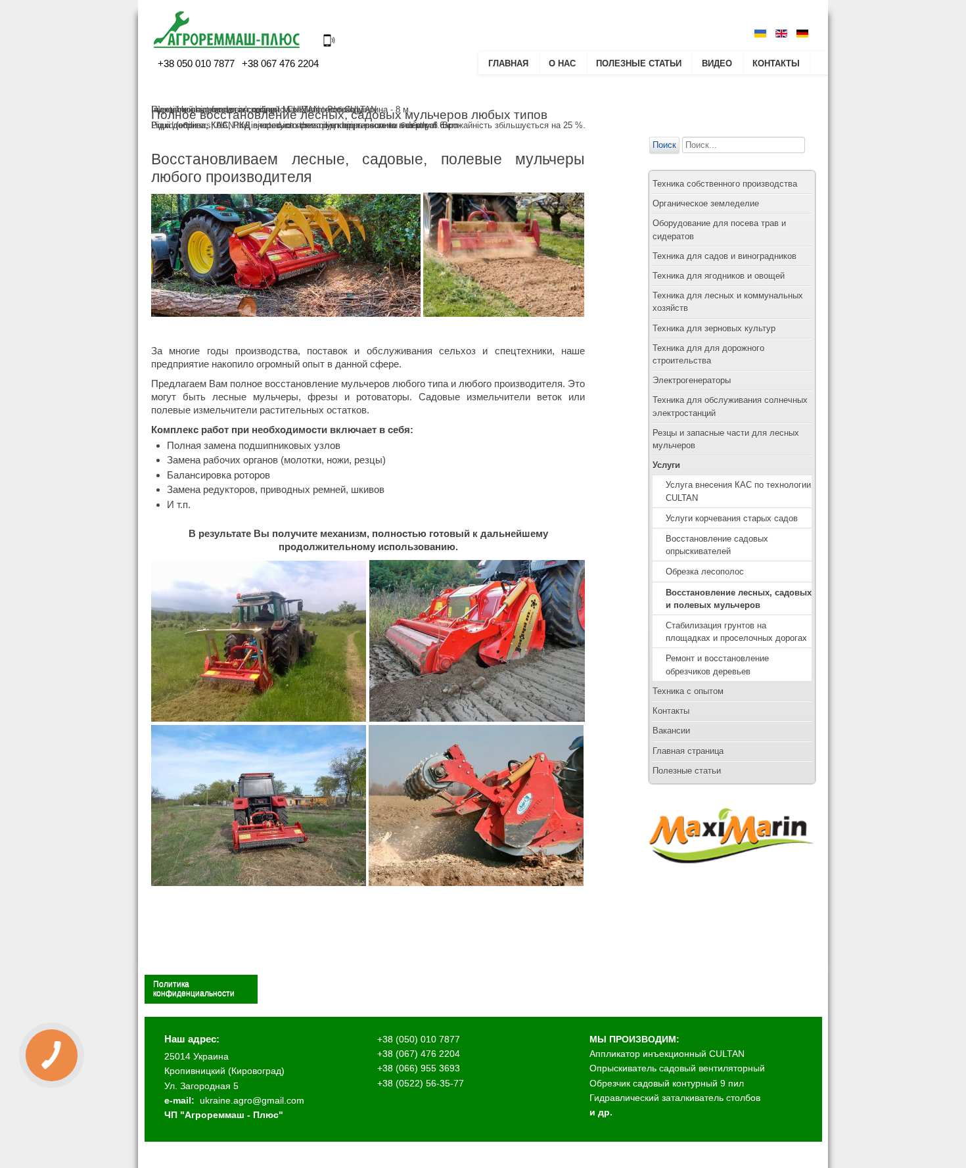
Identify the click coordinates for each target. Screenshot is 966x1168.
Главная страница (688, 751)
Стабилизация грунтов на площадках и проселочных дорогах (736, 631)
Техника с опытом (688, 691)
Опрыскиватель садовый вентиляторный (677, 1068)
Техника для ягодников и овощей (719, 276)
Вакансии (671, 731)
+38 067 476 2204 (279, 63)
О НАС (562, 63)
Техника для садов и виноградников (724, 256)
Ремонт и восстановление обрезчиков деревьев (717, 664)
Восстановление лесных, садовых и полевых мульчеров (739, 599)
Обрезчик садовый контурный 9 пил (666, 1083)
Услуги (666, 465)
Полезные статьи (638, 63)
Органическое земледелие (706, 203)
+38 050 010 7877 (196, 63)
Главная (508, 63)
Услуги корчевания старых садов (732, 518)
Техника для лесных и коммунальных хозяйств (728, 302)
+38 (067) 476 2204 (418, 1053)
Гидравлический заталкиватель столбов (674, 1097)
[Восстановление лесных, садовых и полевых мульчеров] (286, 313)
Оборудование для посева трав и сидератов (719, 229)
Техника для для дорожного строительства (708, 354)
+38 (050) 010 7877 (418, 1039)
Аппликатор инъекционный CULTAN (667, 1053)
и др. (600, 1112)
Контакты (776, 63)
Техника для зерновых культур (714, 328)
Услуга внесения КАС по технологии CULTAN (738, 491)
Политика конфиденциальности (194, 988)
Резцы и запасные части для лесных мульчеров (726, 439)
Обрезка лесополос (705, 571)
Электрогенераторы (692, 380)
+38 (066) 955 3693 (418, 1068)
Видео (717, 63)
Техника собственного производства (725, 184)
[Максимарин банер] (731, 876)
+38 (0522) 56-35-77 (420, 1083)
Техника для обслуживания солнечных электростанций (730, 406)
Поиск (664, 145)
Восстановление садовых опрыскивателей (717, 545)
